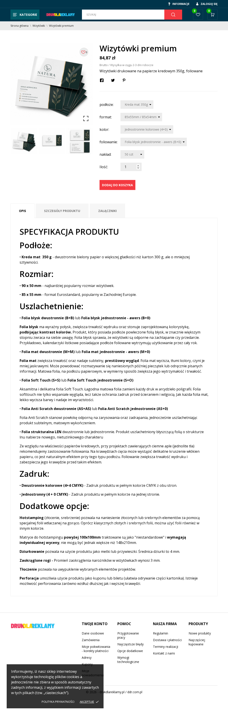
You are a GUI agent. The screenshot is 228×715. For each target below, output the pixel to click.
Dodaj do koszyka (117, 185)
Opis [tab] (22, 211)
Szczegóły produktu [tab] (62, 211)
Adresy (87, 657)
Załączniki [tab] (107, 211)
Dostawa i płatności (167, 640)
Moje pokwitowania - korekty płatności (96, 648)
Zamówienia (91, 640)
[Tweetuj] (112, 80)
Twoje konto (95, 623)
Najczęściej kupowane (197, 642)
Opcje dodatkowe (130, 651)
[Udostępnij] (101, 80)
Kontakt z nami (164, 653)
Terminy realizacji (165, 646)
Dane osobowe (93, 633)
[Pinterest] (124, 80)
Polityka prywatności (58, 702)
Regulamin (160, 633)
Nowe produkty (200, 633)
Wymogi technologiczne (128, 659)
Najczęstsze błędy (130, 644)
